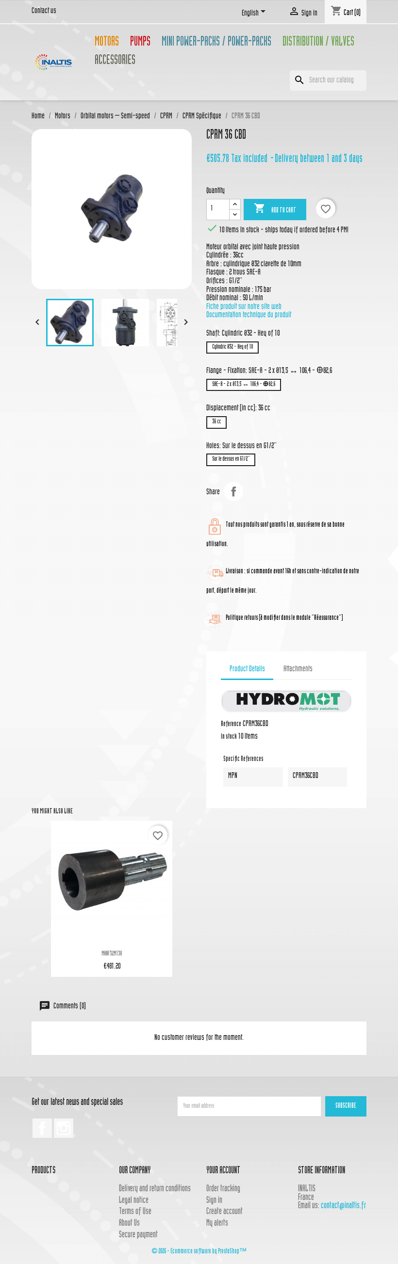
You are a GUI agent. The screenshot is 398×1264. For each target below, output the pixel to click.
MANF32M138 (111, 954)
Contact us (44, 11)
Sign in (214, 1200)
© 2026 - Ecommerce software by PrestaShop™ (199, 1251)
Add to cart (275, 208)
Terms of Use (135, 1211)
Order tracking (223, 1189)
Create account (224, 1211)
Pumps (140, 42)
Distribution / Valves (318, 42)
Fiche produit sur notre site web (244, 307)
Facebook (42, 1128)
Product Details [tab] (247, 669)
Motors (107, 42)
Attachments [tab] (298, 669)
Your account (223, 1171)
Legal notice (134, 1200)
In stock (229, 737)
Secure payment (138, 1235)
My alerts (217, 1223)
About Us (129, 1223)
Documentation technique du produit (248, 315)
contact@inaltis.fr (343, 1206)
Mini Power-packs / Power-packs (216, 42)
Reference (231, 725)
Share (233, 491)
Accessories (115, 61)
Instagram (63, 1128)
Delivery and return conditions (155, 1189)
